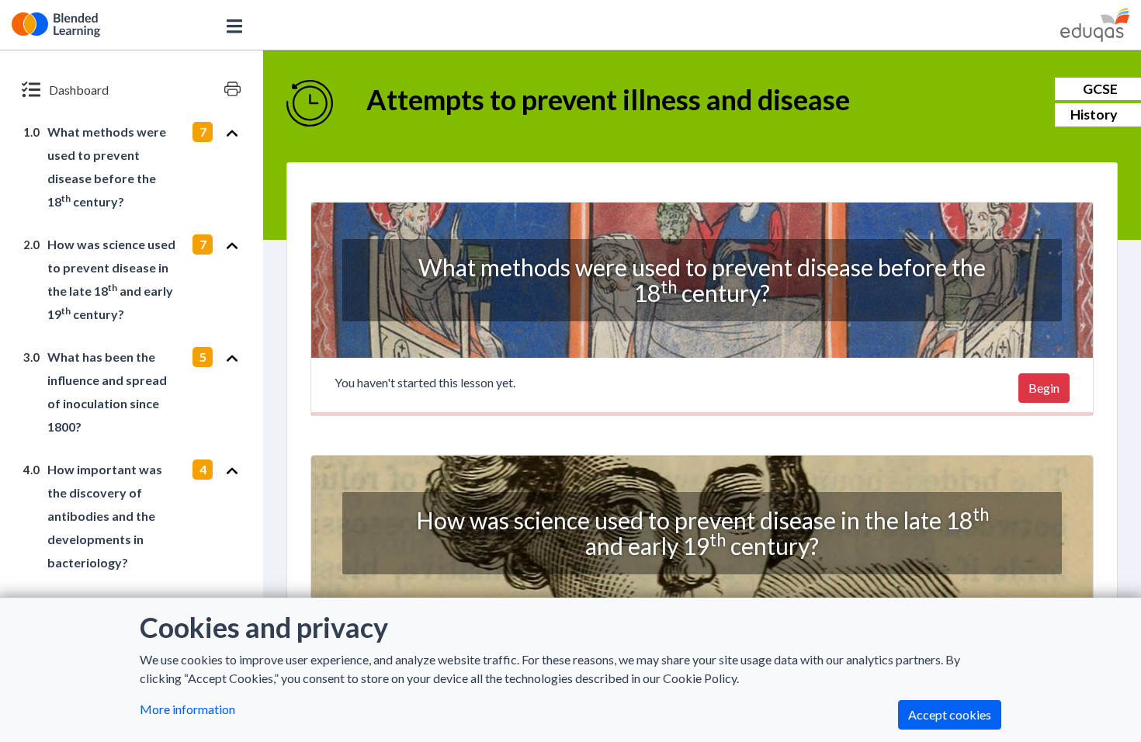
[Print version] (232, 89)
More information (187, 709)
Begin (1044, 387)
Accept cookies (949, 714)
